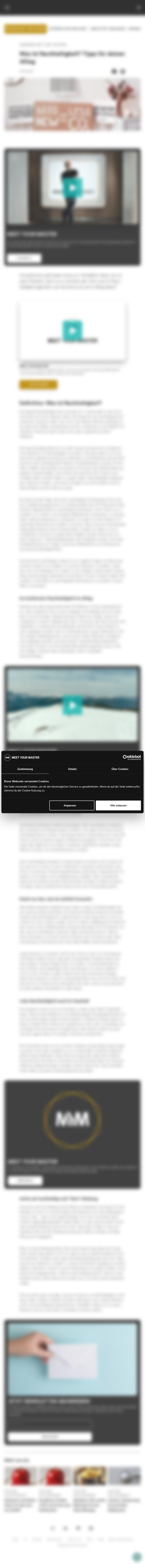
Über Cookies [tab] (120, 768)
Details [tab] (72, 768)
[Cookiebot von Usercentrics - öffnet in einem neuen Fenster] (125, 757)
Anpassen (70, 805)
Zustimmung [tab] (25, 768)
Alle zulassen (118, 805)
